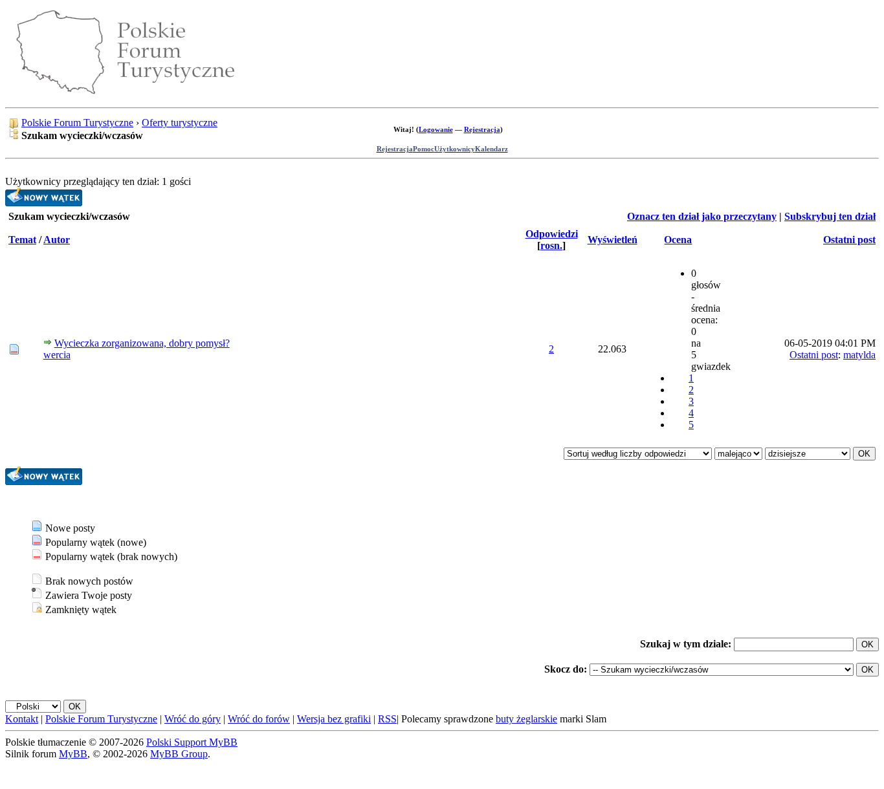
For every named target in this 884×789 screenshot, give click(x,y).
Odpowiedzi (551, 233)
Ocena (678, 239)
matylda (859, 354)
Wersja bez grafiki (334, 718)
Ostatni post (849, 239)
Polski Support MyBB (192, 742)
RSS (387, 718)
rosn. (551, 245)
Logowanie (436, 129)
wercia (57, 354)
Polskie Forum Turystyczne (77, 122)
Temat (22, 239)
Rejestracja (482, 129)
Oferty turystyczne (179, 122)
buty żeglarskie (526, 718)
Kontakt (21, 718)
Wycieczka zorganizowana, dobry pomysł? (142, 343)
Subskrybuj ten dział (830, 216)
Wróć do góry (192, 718)
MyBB (73, 753)
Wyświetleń (612, 239)
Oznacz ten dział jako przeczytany (702, 216)
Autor (56, 239)
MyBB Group (179, 753)
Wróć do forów (259, 718)
